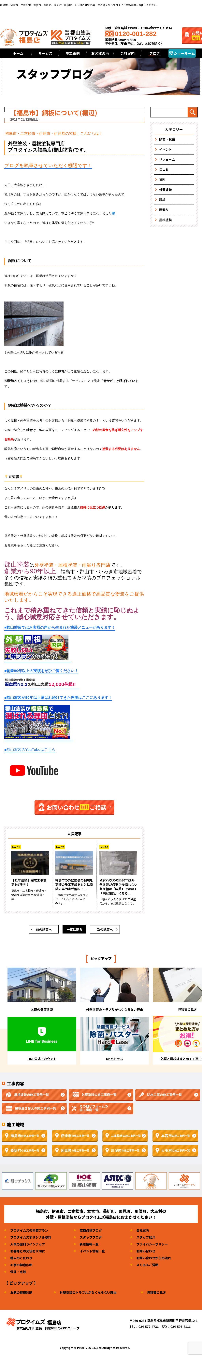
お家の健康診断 (21, 1264)
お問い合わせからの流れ (153, 1258)
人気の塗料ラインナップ (27, 1244)
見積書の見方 (156, 1292)
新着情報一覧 (89, 1244)
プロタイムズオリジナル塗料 (30, 1237)
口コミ (164, 169)
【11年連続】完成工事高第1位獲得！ (28, 882)
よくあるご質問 (147, 1264)
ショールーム (184, 53)
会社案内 (142, 1230)
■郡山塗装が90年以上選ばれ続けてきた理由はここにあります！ (58, 697)
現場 (162, 199)
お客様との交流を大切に (27, 1251)
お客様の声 (100, 53)
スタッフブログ (91, 1237)
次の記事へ (105, 929)
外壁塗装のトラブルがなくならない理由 (88, 1292)
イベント (165, 149)
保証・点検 (18, 1271)
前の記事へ (44, 929)
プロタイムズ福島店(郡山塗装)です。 (48, 149)
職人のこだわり (21, 1258)
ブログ (154, 53)
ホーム (18, 53)
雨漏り (164, 209)
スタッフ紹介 (145, 1237)
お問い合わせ (145, 1251)
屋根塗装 (165, 219)
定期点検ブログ (91, 1230)
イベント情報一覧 (92, 1251)
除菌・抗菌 (167, 139)
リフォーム (167, 159)
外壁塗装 (165, 189)
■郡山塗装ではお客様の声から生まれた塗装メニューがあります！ (59, 627)
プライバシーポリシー (152, 1244)
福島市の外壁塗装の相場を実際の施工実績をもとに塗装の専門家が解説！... (74, 884)
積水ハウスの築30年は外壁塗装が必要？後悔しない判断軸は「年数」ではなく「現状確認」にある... (118, 886)
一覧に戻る (74, 929)
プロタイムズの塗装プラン (29, 1230)
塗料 (162, 179)
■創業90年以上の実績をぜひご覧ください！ (41, 671)
